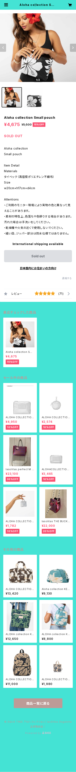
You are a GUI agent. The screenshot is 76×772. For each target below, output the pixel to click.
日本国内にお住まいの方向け (38, 268)
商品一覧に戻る (38, 703)
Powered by (33, 733)
